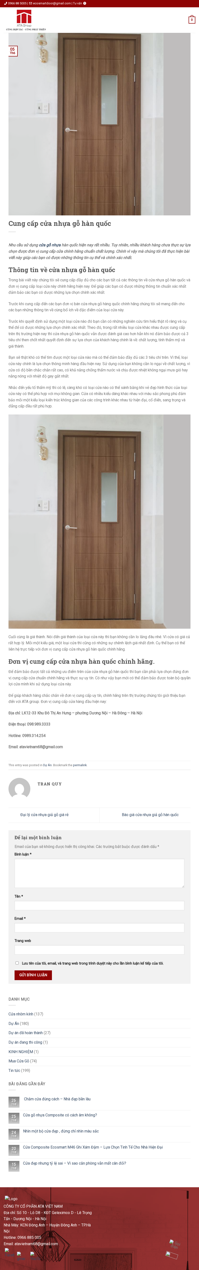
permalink (80, 765)
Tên (19, 896)
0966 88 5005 (17, 3)
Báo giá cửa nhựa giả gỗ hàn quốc (151, 814)
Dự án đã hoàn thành (25, 1033)
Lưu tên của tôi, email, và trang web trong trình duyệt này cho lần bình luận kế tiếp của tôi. (93, 963)
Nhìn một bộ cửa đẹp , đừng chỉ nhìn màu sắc (61, 1131)
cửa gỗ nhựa (50, 245)
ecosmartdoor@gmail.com (52, 3)
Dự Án (47, 765)
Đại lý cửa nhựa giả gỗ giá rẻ (43, 814)
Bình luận (23, 854)
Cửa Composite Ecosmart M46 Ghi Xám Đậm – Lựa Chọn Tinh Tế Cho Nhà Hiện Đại (93, 1147)
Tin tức (14, 1070)
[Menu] (62, 20)
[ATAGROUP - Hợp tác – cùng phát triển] (27, 20)
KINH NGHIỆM (20, 1051)
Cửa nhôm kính (20, 1014)
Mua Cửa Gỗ (18, 1061)
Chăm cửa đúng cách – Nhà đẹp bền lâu (57, 1099)
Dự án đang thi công (25, 1042)
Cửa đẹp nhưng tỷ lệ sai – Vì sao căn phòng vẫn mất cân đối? (74, 1163)
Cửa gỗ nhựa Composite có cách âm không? (60, 1115)
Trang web (23, 941)
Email (20, 919)
